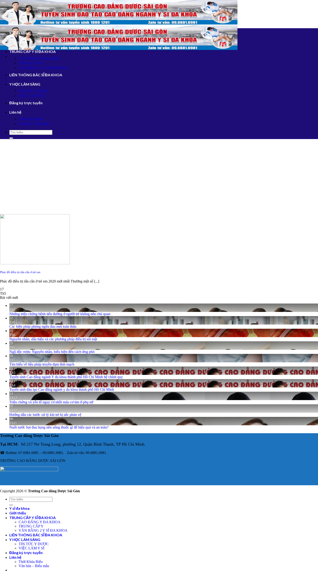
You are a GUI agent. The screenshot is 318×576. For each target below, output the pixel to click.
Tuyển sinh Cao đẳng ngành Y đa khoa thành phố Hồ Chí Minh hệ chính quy (66, 377)
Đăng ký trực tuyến (26, 103)
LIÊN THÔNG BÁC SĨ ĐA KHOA (35, 75)
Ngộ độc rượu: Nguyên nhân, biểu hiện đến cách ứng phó (52, 352)
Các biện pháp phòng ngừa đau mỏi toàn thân (42, 326)
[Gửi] (11, 138)
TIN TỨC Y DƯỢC (34, 91)
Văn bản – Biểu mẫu (34, 124)
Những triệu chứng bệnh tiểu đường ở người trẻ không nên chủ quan (59, 314)
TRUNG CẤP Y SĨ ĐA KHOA (32, 51)
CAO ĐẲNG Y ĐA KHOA (40, 58)
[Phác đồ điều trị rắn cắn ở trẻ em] (35, 263)
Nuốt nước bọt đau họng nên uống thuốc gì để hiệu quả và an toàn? (58, 427)
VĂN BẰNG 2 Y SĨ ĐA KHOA (43, 68)
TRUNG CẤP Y (31, 63)
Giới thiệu (17, 42)
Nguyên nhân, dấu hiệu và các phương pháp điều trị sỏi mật (53, 339)
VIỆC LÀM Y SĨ (31, 96)
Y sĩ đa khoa (19, 33)
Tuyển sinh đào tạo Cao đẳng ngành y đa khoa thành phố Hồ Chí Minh (61, 389)
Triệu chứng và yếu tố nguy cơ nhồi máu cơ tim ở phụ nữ (51, 402)
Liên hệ (15, 112)
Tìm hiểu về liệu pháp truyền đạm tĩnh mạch (41, 364)
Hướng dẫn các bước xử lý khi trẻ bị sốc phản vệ (45, 415)
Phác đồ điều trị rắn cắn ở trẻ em (20, 272)
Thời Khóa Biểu (31, 119)
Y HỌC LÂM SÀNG (24, 84)
